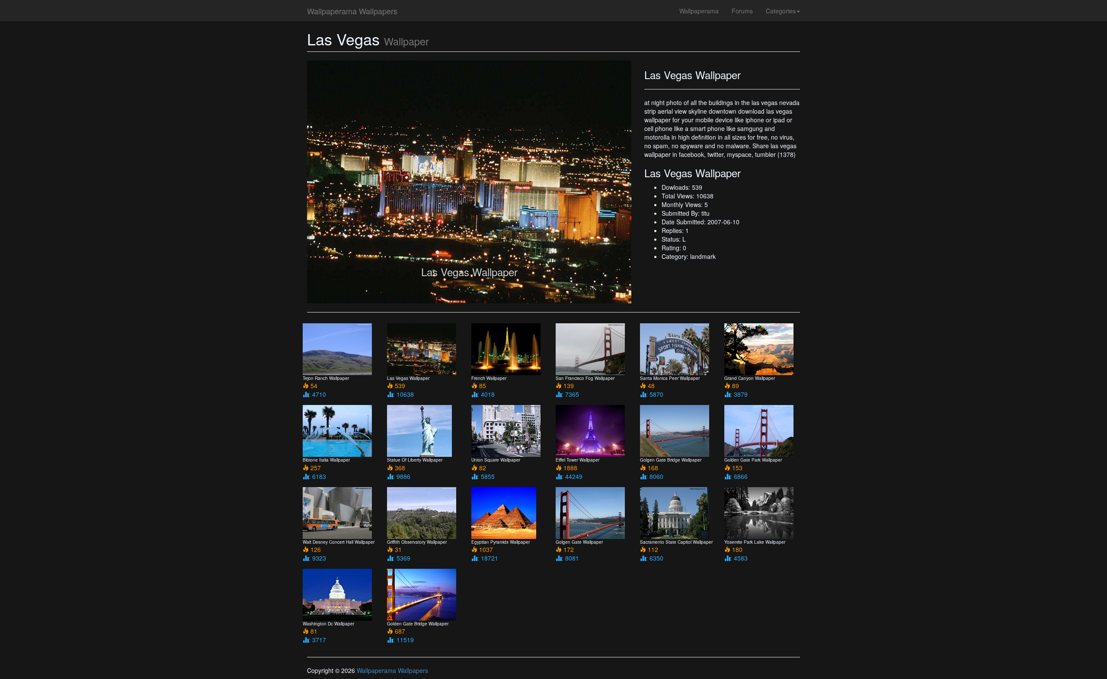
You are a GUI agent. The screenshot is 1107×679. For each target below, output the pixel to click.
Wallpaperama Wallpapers (352, 10)
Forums (742, 10)
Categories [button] (781, 10)
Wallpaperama (699, 10)
